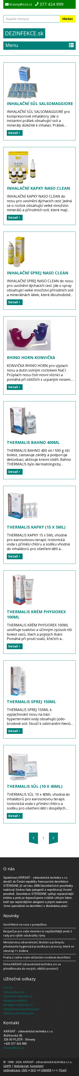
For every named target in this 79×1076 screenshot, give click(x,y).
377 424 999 (51, 4)
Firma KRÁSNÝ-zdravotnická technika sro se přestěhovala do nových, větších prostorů (32, 966)
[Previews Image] (33, 838)
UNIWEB (46, 1070)
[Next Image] (53, 838)
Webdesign (21, 1066)
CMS (24, 1070)
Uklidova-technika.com (18, 1013)
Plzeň (62, 1070)
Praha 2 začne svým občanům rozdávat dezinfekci (36, 957)
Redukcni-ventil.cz (15, 1001)
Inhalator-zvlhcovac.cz (18, 1005)
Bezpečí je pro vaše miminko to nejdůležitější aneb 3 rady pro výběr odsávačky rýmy (37, 933)
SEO (33, 1070)
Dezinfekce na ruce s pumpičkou (25, 924)
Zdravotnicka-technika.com (21, 1009)
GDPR (7, 1066)
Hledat (67, 19)
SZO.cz (8, 988)
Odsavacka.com (14, 992)
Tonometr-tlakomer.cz (17, 996)
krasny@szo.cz (21, 4)
